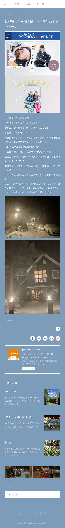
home (5, 4)
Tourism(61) (9, 320)
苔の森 (8, 442)
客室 (28, 4)
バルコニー (10, 391)
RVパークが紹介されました (18, 416)
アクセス (40, 4)
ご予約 (17, 4)
